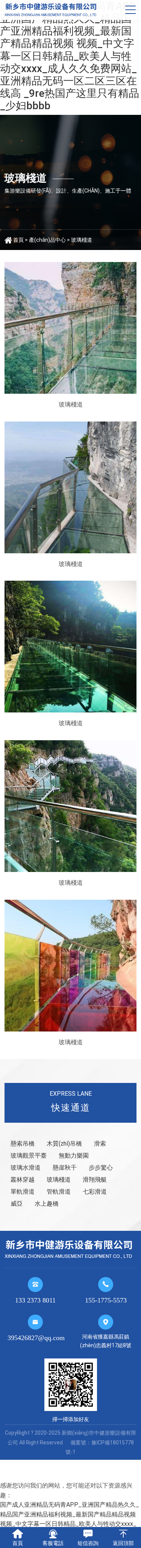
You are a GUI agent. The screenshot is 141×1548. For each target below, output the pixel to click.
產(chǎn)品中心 (47, 240)
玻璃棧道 (81, 240)
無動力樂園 (74, 1155)
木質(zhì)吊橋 (64, 1143)
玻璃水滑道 (26, 1167)
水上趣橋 (47, 1203)
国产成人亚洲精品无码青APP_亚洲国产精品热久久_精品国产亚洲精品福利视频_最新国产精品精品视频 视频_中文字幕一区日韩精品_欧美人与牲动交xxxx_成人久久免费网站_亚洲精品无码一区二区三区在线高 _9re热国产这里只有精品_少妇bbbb (70, 56)
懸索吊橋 (23, 1143)
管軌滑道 (59, 1191)
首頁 (18, 240)
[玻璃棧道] (70, 328)
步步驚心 (101, 1167)
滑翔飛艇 (95, 1179)
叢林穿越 (23, 1179)
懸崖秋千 (65, 1167)
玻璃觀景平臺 (29, 1155)
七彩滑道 (95, 1191)
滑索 (100, 1143)
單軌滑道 (23, 1191)
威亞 (17, 1203)
